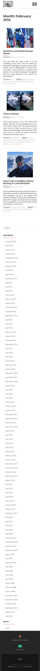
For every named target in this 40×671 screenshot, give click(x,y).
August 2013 (10, 431)
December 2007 (11, 595)
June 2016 (9, 324)
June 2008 (9, 571)
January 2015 (10, 369)
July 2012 (8, 484)
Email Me (20, 649)
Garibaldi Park (14, 140)
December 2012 (11, 464)
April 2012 (9, 497)
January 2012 (10, 509)
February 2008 (10, 587)
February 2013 (10, 455)
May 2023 (9, 245)
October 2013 (10, 423)
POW (12, 142)
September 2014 (11, 381)
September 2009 (11, 550)
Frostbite (6, 209)
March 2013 (9, 451)
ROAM (20, 81)
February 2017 (10, 299)
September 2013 (11, 427)
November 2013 (11, 418)
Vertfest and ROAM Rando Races (18, 52)
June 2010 (9, 530)
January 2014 (10, 410)
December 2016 (11, 307)
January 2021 (10, 250)
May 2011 (9, 517)
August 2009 (10, 554)
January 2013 (10, 460)
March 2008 (9, 583)
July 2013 (8, 435)
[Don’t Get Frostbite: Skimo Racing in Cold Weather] (20, 164)
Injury (12, 209)
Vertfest (31, 81)
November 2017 (11, 278)
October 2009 (10, 546)
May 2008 (9, 575)
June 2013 (9, 439)
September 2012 (11, 476)
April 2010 (9, 534)
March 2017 (9, 295)
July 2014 (8, 390)
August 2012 (10, 480)
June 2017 (9, 287)
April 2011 (9, 521)
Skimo (25, 81)
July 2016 (8, 320)
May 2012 (9, 493)
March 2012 (9, 501)
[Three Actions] (20, 101)
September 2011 (11, 513)
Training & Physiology (17, 207)
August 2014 (10, 385)
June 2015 (9, 353)
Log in (7, 628)
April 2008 (9, 579)
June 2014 (9, 394)
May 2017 (9, 291)
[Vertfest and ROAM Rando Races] (20, 38)
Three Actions (11, 114)
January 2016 (10, 336)
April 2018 (9, 274)
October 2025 (10, 241)
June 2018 (9, 270)
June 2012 (9, 488)
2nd (23, 79)
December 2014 (11, 373)
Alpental (31, 79)
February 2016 (10, 332)
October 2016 (10, 311)
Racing (25, 209)
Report (15, 81)
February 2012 (10, 505)
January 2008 (10, 591)
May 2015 (9, 357)
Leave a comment (9, 83)
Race (12, 79)
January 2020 (10, 254)
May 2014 (9, 398)
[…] (12, 76)
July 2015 (8, 348)
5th (26, 79)
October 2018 (10, 266)
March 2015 (9, 361)
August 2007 (10, 612)
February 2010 (10, 538)
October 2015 (10, 340)
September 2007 (11, 608)
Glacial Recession (26, 140)
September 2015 (11, 344)
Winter (5, 144)
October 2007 (10, 604)
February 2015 (10, 365)
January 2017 (10, 303)
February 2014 (10, 406)
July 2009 (8, 558)
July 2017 (8, 283)
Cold (34, 207)
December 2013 (11, 414)
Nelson (5, 81)
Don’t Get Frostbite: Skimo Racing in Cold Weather (18, 182)
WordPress (28, 666)
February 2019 (10, 262)
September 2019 (11, 258)
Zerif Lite (11, 666)
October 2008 (10, 563)
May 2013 (9, 443)
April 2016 (9, 328)
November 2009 (11, 542)
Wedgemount (29, 142)
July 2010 (8, 525)
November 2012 (11, 468)
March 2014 (9, 402)
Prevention (18, 209)
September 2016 (11, 315)
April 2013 (9, 447)
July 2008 (8, 567)
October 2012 (10, 472)
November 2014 (11, 377)
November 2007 (11, 600)
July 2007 (8, 616)
